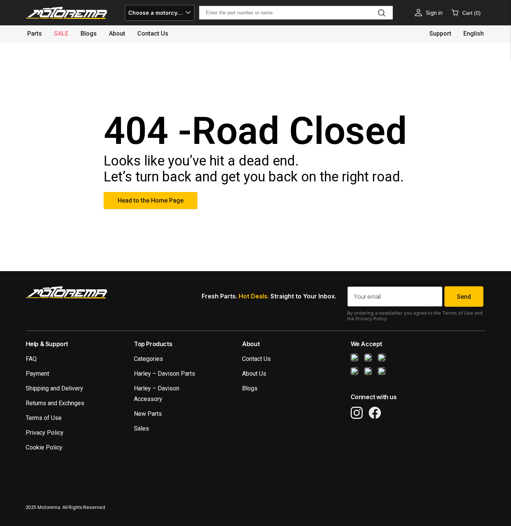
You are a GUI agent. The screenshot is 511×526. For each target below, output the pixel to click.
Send (464, 296)
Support (440, 33)
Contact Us (256, 358)
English (473, 33)
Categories (148, 358)
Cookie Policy (44, 447)
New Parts (148, 413)
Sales (141, 428)
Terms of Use (44, 417)
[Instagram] (357, 413)
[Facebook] (375, 413)
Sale (61, 33)
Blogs (89, 33)
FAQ (31, 358)
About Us (254, 373)
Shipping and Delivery (54, 388)
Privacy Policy (45, 432)
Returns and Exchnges (55, 403)
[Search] (381, 13)
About (117, 33)
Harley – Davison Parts (164, 373)
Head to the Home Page (150, 200)
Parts (34, 33)
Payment (37, 373)
